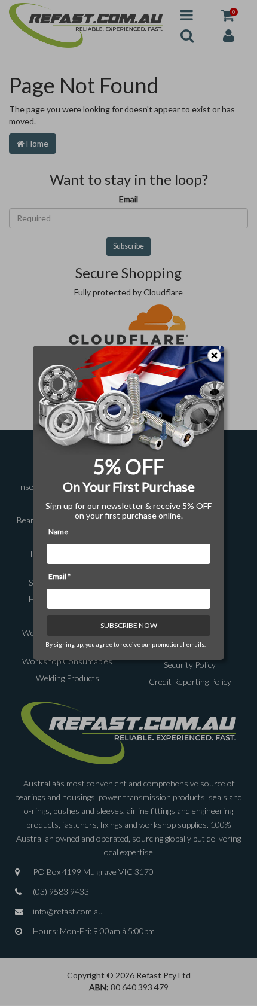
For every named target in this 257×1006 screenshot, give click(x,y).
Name (58, 532)
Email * (59, 576)
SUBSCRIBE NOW (128, 625)
